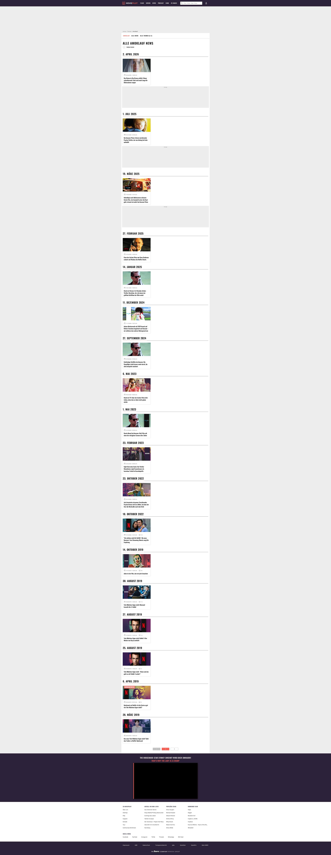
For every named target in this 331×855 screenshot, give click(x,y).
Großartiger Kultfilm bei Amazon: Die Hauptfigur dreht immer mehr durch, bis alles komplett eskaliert (135, 364)
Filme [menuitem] (142, 3)
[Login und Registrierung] (206, 3)
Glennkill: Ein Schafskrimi (151, 825)
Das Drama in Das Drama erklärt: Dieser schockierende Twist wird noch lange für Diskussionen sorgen (135, 80)
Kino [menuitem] (167, 3)
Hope (189, 809)
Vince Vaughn (170, 809)
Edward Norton (170, 815)
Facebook (125, 837)
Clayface (190, 822)
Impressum (126, 845)
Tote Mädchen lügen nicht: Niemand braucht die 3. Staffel (134, 606)
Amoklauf (126, 36)
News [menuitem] (154, 3)
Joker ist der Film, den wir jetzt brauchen (136, 574)
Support (125, 818)
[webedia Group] (165, 852)
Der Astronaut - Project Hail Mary (154, 822)
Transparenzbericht (161, 845)
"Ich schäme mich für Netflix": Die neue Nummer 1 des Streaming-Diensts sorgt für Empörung (136, 540)
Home (124, 31)
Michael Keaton (170, 812)
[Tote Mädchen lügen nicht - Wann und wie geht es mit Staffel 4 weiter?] (137, 659)
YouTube (134, 837)
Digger (190, 812)
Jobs (173, 845)
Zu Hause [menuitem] (174, 3)
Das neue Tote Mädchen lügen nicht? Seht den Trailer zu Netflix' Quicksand (136, 740)
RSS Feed (180, 837)
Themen (129, 31)
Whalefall (190, 828)
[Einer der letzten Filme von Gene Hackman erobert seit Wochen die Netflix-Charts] (137, 244)
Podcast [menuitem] (161, 3)
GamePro (193, 845)
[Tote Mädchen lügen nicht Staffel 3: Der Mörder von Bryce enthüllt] (137, 625)
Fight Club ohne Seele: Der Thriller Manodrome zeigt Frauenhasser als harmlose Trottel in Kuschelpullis (134, 469)
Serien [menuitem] (148, 3)
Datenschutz (146, 845)
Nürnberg (147, 828)
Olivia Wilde (169, 828)
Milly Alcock (169, 822)
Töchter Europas (149, 818)
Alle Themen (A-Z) (146, 36)
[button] (129, 47)
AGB (136, 845)
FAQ (124, 815)
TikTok (153, 837)
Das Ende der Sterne (150, 809)
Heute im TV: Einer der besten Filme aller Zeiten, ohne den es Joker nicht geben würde (136, 400)
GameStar (183, 845)
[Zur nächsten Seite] (174, 749)
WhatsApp (171, 837)
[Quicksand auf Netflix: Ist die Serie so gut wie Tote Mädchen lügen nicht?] (137, 692)
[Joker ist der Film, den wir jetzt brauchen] (137, 561)
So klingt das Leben (150, 815)
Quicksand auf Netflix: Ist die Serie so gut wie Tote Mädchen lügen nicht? (136, 706)
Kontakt (125, 822)
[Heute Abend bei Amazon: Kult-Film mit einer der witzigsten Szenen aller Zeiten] (137, 420)
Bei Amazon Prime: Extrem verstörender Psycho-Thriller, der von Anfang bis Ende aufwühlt (135, 140)
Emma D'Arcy (170, 818)
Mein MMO (205, 845)
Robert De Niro (170, 825)
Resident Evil (191, 815)
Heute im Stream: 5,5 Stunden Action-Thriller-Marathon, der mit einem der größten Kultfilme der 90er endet (135, 293)
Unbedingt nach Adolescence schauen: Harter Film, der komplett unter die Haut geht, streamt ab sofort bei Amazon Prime (136, 200)
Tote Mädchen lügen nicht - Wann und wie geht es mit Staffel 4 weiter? (136, 673)
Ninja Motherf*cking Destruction (153, 812)
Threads (161, 837)
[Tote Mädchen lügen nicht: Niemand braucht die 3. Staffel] (137, 592)
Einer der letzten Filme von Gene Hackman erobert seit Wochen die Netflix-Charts (136, 258)
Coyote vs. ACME (192, 818)
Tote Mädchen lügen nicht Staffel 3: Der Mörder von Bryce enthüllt (135, 639)
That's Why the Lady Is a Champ (165, 761)
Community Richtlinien (129, 828)
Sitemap (125, 812)
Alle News (134, 36)
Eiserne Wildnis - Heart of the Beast (198, 825)
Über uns (125, 809)
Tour (124, 825)
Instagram (144, 837)
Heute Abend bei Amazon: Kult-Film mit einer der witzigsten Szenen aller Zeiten (135, 434)
